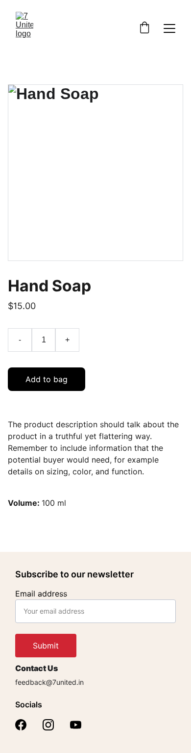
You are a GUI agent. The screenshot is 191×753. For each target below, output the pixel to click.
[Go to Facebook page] (20, 724)
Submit (46, 645)
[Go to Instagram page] (48, 724)
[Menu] (169, 28)
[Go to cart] (144, 28)
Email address (41, 593)
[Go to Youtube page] (75, 724)
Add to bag (46, 379)
